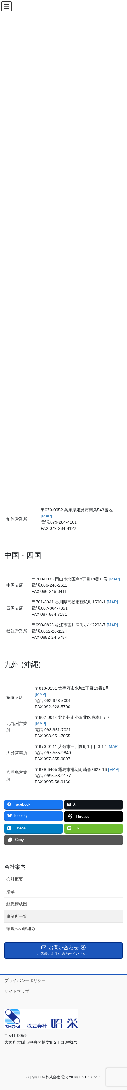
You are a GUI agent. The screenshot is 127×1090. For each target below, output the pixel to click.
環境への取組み (20, 928)
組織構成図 (16, 904)
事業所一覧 (16, 916)
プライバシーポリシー (25, 980)
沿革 (10, 891)
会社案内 (15, 867)
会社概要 (14, 879)
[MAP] (46, 516)
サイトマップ (16, 991)
